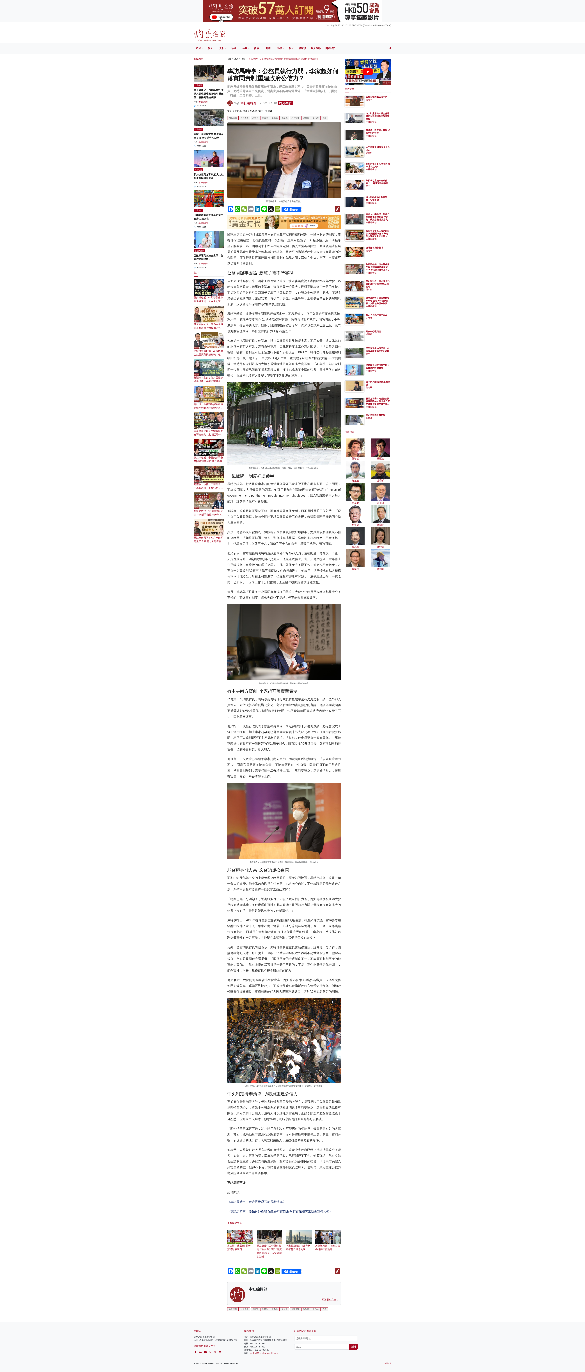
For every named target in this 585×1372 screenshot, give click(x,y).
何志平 (369, 99)
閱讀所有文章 (329, 1299)
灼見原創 (233, 118)
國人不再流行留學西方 (376, 314)
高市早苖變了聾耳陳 (375, 415)
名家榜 (302, 48)
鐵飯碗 (285, 118)
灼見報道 (198, 129)
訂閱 (353, 1346)
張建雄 (369, 317)
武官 (325, 118)
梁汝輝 (369, 289)
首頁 (229, 59)
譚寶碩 (369, 152)
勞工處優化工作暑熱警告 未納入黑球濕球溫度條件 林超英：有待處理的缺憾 (269, 1251)
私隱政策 (388, 1363)
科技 (279, 48)
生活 (245, 48)
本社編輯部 (249, 103)
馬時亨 (255, 118)
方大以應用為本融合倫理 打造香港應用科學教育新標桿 (378, 116)
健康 (256, 48)
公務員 (275, 118)
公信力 (316, 118)
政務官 (306, 118)
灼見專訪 (285, 103)
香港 (243, 59)
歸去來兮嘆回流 (373, 331)
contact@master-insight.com (264, 1353)
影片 (291, 48)
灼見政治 (198, 85)
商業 (268, 48)
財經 (233, 48)
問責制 (265, 118)
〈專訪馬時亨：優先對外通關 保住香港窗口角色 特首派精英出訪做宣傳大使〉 (279, 1211)
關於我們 (330, 48)
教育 (210, 48)
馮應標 (369, 334)
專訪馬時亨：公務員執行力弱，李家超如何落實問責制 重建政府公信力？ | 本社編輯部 (283, 59)
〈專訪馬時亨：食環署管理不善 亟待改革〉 (256, 1202)
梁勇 (368, 354)
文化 (221, 48)
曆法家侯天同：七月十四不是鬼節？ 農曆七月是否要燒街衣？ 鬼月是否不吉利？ (209, 541)
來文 (368, 186)
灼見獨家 (245, 118)
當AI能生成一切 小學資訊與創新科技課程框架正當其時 (378, 284)
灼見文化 (198, 210)
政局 (198, 48)
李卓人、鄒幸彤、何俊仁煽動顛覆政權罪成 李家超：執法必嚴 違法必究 (377, 217)
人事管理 (295, 118)
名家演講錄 (199, 251)
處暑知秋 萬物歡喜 (374, 247)
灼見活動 (316, 48)
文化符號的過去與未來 (376, 96)
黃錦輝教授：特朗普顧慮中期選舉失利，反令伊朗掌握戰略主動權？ (208, 301)
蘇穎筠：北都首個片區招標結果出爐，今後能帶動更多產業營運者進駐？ (208, 381)
